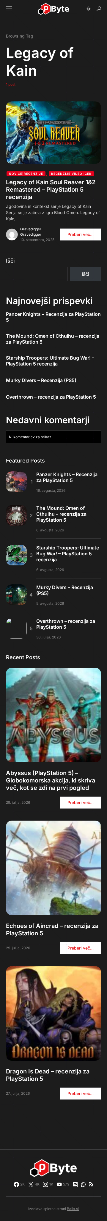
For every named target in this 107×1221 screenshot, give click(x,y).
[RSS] (91, 1184)
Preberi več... (80, 234)
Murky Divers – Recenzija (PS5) (41, 380)
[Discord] (75, 1184)
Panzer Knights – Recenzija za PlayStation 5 (53, 317)
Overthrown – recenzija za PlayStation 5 (51, 397)
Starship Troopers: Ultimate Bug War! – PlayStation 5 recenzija (50, 361)
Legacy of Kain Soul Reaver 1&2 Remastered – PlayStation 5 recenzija (50, 189)
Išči (10, 261)
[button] (9, 9)
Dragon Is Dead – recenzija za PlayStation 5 (47, 1075)
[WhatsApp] (83, 1184)
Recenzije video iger (71, 173)
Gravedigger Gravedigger (30, 232)
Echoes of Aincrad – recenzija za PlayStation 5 (52, 929)
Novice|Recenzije (26, 173)
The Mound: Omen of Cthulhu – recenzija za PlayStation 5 (52, 339)
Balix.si (73, 1209)
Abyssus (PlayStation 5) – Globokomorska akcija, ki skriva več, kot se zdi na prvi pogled (50, 780)
